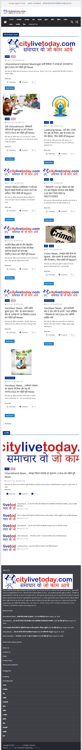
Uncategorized (49, 300)
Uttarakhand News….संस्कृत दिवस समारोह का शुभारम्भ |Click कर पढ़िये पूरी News (40, 474)
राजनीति (18, 24)
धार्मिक (52, 19)
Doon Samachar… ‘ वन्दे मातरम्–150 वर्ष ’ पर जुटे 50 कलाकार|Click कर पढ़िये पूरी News (42, 536)
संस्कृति (40, 19)
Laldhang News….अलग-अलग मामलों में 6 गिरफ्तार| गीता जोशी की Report (37, 546)
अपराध (11, 24)
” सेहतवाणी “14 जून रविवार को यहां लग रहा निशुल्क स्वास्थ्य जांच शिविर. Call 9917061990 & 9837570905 (59, 191)
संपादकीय (19, 19)
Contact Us (33, 24)
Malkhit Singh (20, 60)
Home (11, 19)
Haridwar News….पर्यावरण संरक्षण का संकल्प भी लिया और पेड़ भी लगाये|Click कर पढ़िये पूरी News (21, 388)
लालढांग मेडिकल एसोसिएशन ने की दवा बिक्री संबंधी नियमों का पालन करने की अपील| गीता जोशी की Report (21, 190)
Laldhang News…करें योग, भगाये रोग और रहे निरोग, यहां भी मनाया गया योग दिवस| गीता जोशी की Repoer (60, 133)
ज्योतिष (65, 19)
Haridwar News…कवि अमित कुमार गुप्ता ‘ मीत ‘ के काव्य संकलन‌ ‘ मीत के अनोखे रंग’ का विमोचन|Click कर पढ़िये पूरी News (20, 312)
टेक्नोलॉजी (5, 702)
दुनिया (46, 19)
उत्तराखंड (27, 19)
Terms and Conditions (10, 665)
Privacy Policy (7, 660)
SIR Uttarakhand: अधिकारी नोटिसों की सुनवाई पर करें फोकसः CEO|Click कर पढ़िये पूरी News (19, 129)
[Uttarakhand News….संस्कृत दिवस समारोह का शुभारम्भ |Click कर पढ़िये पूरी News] (41, 451)
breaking (6, 677)
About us (6, 648)
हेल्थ (33, 19)
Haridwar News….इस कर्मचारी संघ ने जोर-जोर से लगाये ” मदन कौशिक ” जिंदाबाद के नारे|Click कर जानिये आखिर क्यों (60, 312)
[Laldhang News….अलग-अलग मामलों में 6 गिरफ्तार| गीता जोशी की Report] (9, 547)
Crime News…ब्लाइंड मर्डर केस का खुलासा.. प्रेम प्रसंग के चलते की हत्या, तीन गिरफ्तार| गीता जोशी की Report (60, 256)
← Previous (7, 424)
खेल (4, 694)
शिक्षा (24, 24)
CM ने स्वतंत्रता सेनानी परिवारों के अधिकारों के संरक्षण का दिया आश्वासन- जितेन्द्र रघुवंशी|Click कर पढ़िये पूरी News (47, 515)
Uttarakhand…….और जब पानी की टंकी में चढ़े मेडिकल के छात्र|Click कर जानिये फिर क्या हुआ (42, 525)
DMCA (5, 656)
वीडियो (58, 19)
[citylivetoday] (5, 22)
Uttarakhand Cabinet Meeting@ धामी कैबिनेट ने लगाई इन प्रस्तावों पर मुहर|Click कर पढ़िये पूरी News (39, 65)
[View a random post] (76, 22)
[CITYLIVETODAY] (38, 575)
